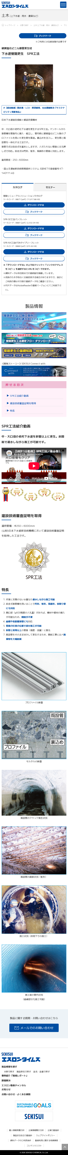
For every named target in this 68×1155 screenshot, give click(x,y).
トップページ (10, 25)
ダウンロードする (36, 204)
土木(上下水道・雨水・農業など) (46, 25)
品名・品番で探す (41, 1071)
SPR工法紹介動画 (19, 395)
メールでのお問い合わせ (36, 1028)
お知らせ (6, 1089)
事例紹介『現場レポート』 (15, 1075)
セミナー (50, 187)
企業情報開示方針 (36, 1130)
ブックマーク (45, 35)
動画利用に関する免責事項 (46, 1140)
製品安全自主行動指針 (22, 1135)
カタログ (17, 187)
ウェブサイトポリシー (45, 1135)
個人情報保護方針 (16, 1130)
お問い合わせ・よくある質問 (16, 1094)
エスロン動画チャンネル (14, 1085)
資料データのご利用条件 (20, 1140)
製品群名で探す (24, 1071)
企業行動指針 (53, 1130)
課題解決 (6, 1080)
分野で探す (24, 25)
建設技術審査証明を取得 (23, 403)
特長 (12, 410)
